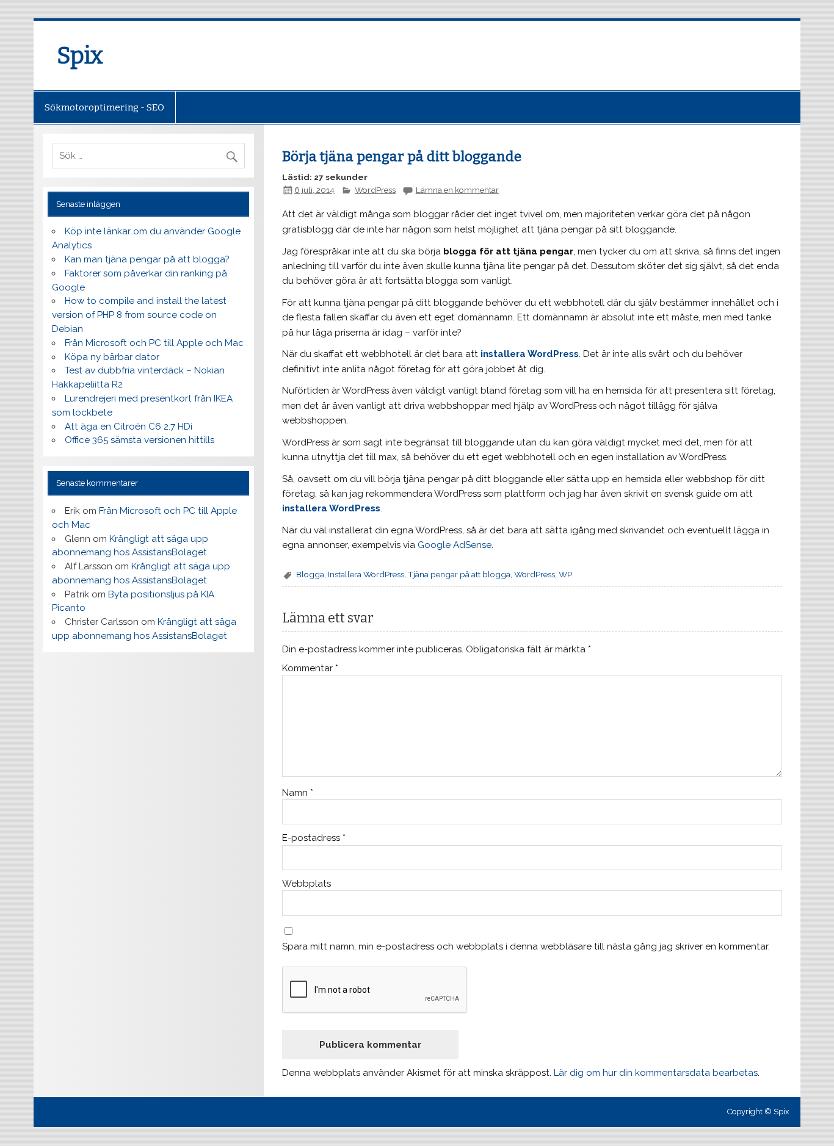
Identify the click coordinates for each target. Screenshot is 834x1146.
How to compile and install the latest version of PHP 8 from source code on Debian (139, 314)
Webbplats (306, 883)
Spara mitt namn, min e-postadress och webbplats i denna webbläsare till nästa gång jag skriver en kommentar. (526, 946)
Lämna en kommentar (457, 190)
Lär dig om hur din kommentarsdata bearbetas (656, 1072)
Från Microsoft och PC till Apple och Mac (154, 342)
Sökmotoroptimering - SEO (104, 107)
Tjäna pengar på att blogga (459, 574)
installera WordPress (529, 353)
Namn (297, 793)
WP (565, 574)
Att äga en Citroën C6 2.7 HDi (128, 426)
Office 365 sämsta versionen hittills (139, 439)
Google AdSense (454, 544)
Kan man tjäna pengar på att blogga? (147, 259)
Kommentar (310, 668)
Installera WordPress (366, 574)
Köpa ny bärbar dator (112, 356)
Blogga (310, 574)
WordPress (375, 190)
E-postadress (314, 838)
